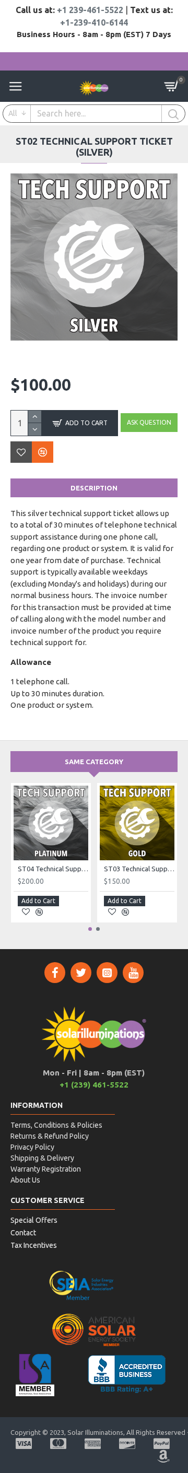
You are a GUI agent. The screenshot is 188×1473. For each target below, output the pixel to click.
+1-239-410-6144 (94, 22)
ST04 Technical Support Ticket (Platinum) (53, 868)
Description (94, 488)
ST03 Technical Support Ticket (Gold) (139, 868)
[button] (90, 929)
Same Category (94, 761)
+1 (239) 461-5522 (94, 1084)
